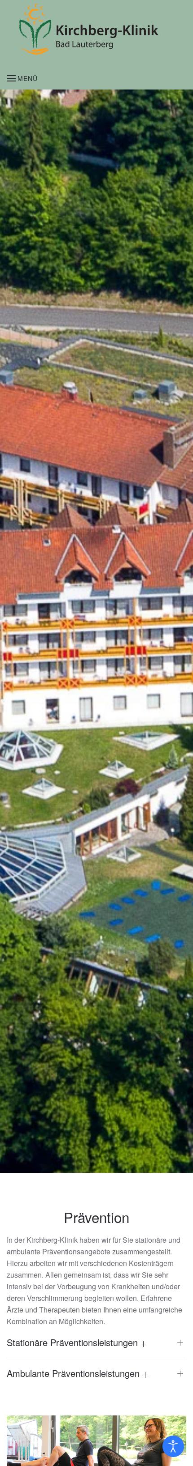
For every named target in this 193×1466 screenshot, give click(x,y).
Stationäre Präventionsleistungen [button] (73, 1342)
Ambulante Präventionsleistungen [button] (74, 1373)
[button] (22, 78)
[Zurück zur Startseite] (93, 29)
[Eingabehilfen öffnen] (173, 1446)
